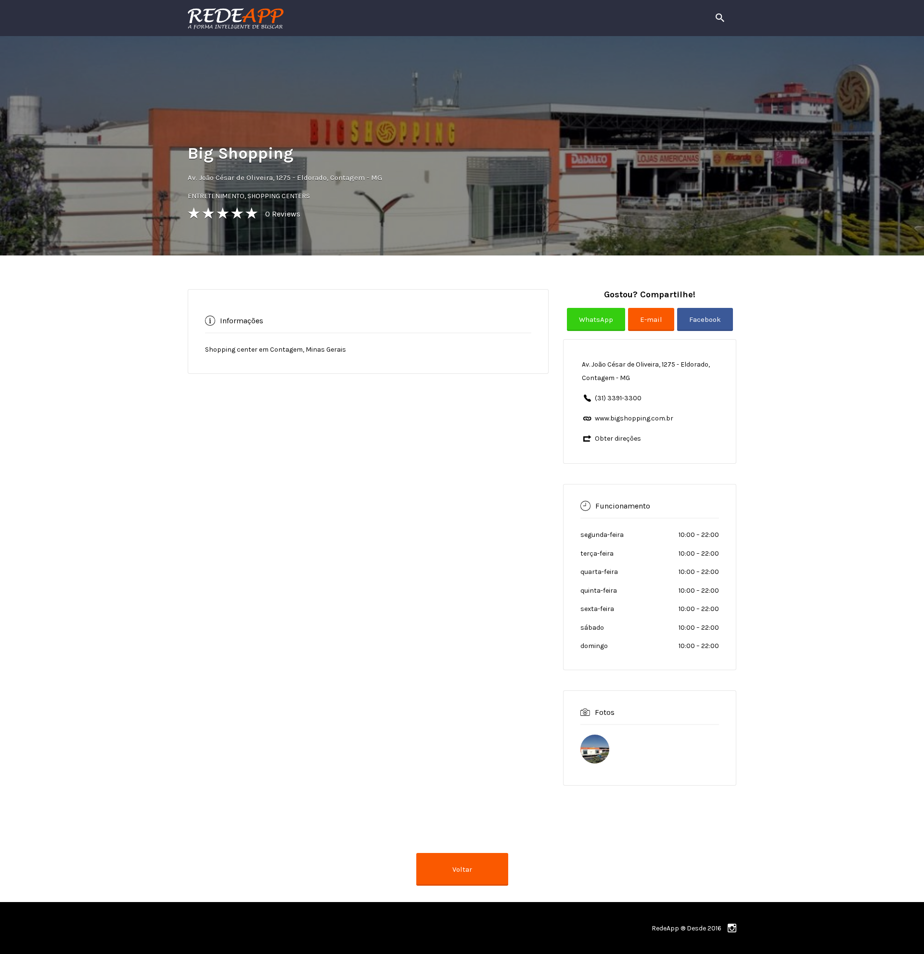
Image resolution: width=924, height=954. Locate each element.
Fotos (605, 712)
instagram (732, 928)
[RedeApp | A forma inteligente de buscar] (339, 18)
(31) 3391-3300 (618, 398)
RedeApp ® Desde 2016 (686, 928)
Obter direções (618, 438)
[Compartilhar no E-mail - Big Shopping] (652, 327)
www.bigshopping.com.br (634, 418)
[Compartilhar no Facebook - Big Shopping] (705, 327)
